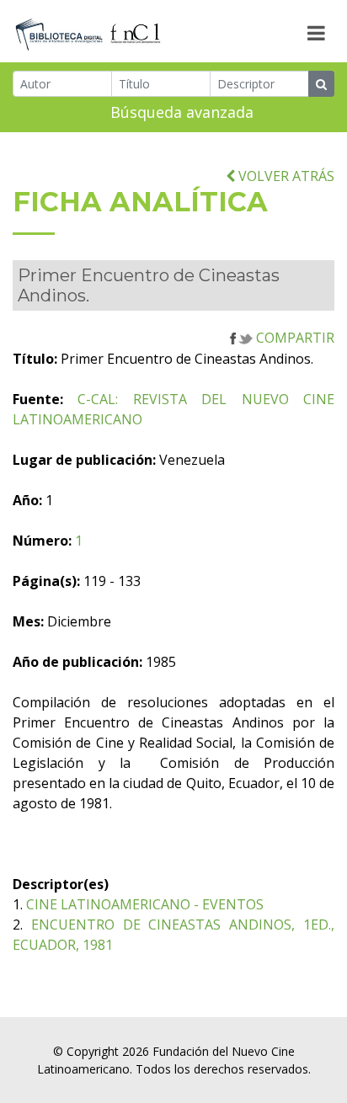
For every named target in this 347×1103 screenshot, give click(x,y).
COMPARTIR (293, 337)
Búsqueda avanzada (182, 112)
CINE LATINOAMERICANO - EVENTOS (145, 904)
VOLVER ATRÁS (284, 176)
